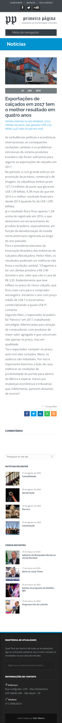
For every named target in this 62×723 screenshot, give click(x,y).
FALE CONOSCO (46, 3)
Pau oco (26, 509)
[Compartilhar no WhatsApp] (47, 413)
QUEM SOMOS (16, 3)
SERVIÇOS (31, 3)
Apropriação (28, 493)
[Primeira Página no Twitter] (29, 8)
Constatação (28, 526)
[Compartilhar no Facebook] (27, 413)
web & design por (31, 718)
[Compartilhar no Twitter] (34, 413)
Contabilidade (29, 476)
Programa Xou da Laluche (35, 604)
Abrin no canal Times (32, 571)
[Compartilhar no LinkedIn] (40, 413)
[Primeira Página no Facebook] (22, 8)
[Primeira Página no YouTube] (36, 8)
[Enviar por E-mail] (54, 413)
